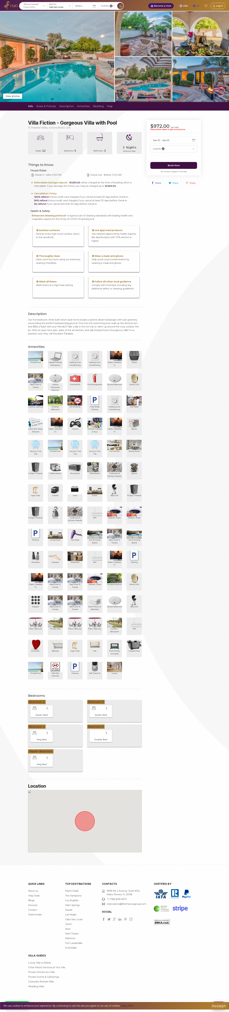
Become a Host (162, 6)
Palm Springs (72, 905)
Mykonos (70, 938)
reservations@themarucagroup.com (126, 904)
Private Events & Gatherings (43, 977)
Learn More (127, 1005)
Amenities (83, 106)
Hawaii (68, 909)
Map (110, 106)
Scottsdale (71, 947)
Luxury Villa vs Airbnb (39, 962)
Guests (106, 5)
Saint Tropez (72, 933)
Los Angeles (72, 900)
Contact (32, 909)
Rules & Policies (46, 106)
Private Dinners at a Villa (41, 972)
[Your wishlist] (206, 6)
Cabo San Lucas (73, 919)
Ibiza (67, 928)
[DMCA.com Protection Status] (162, 921)
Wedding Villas (36, 986)
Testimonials (35, 914)
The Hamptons (73, 895)
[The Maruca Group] (11, 5)
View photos (12, 96)
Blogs (31, 900)
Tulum (68, 924)
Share (157, 183)
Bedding (98, 106)
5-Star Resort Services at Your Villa (46, 967)
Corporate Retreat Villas (41, 981)
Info (30, 106)
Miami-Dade (72, 890)
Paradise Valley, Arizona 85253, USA (51, 127)
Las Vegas (70, 914)
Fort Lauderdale (73, 943)
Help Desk (34, 895)
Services (32, 905)
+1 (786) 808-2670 (117, 899)
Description (66, 106)
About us (33, 890)
